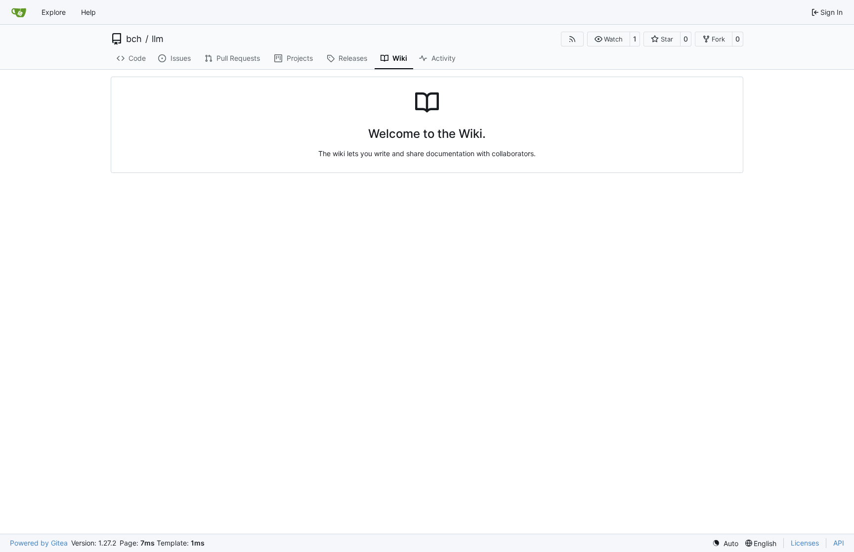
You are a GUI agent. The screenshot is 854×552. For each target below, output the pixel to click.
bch (134, 39)
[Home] (19, 12)
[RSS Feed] (572, 39)
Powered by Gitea (39, 543)
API (838, 543)
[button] (608, 39)
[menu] (725, 543)
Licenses (805, 543)
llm (158, 39)
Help (88, 12)
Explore (54, 12)
